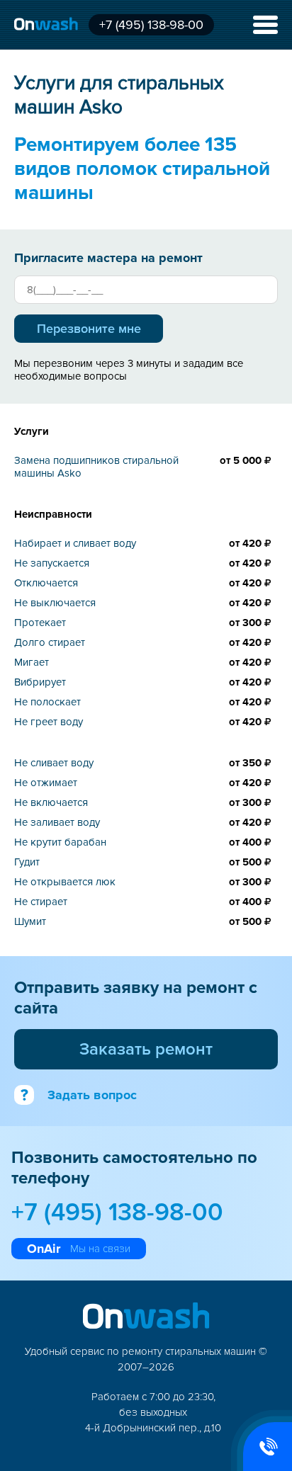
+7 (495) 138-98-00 (151, 25)
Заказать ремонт (146, 1049)
